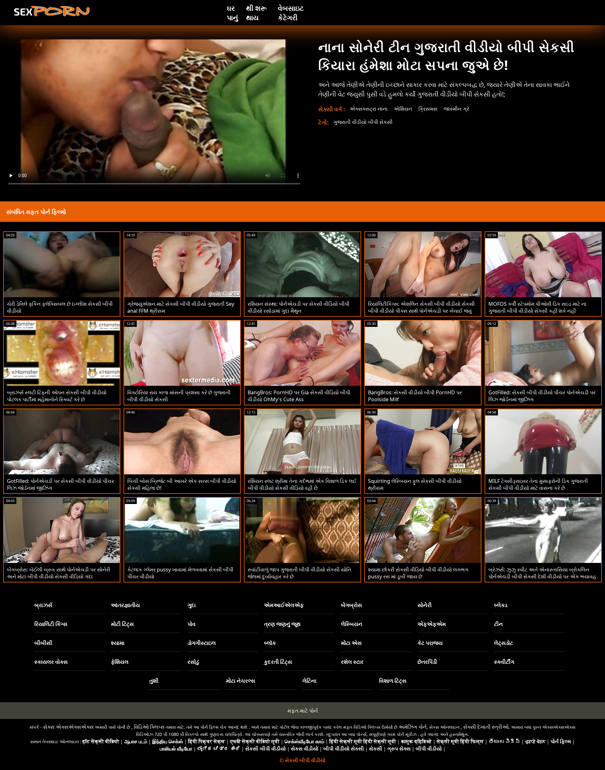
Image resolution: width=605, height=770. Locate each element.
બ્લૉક (270, 642)
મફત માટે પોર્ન (302, 710)
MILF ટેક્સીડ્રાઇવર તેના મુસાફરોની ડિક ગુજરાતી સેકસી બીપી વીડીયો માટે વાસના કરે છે (538, 484)
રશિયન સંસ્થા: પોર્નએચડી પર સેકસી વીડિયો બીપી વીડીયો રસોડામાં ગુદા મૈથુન (298, 307)
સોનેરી (425, 605)
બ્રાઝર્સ (43, 605)
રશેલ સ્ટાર (352, 661)
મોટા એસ (351, 642)
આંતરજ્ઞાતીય (125, 605)
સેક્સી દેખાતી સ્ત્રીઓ (486, 726)
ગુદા (191, 605)
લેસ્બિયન (351, 624)
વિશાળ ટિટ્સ (392, 680)
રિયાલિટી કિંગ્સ (50, 624)
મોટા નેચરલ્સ (240, 680)
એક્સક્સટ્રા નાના (369, 108)
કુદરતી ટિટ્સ (278, 661)
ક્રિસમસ (427, 108)
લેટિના (309, 680)
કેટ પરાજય (430, 642)
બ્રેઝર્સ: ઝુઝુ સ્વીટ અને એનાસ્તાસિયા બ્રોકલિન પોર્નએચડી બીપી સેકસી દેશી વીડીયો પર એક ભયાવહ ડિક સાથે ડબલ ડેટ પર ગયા (542, 576)
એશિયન (403, 108)
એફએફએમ (432, 624)
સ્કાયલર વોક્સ (51, 661)
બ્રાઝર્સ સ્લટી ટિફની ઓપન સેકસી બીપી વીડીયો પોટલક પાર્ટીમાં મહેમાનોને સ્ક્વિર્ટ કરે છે (57, 396)
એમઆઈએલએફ (284, 605)
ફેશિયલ (120, 661)
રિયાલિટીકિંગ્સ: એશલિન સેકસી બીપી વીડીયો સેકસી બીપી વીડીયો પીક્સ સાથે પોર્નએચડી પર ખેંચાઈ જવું (421, 307)
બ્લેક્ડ (500, 605)
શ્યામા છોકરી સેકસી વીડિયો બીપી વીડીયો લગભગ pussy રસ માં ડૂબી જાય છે (418, 573)
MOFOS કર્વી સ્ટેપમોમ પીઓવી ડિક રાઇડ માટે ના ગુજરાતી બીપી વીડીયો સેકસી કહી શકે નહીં (537, 307)
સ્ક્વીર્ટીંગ (504, 661)
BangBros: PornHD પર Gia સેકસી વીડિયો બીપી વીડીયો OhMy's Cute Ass (299, 396)
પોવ (191, 624)
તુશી (153, 680)
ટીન (498, 624)
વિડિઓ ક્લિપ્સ (149, 726)
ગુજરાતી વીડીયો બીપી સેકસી (363, 122)
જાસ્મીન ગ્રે (456, 108)
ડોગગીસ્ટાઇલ (201, 642)
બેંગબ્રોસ (351, 605)
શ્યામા (117, 642)
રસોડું (193, 661)
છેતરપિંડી (427, 661)
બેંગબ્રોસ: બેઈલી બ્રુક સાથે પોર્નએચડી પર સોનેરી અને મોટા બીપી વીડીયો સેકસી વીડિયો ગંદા (58, 573)
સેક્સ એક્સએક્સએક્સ (68, 726)
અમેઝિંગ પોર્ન (413, 726)
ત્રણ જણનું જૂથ (282, 624)
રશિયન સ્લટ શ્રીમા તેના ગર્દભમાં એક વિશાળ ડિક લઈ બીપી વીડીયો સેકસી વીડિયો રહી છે (302, 484)
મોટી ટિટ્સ (122, 624)
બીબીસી (43, 642)
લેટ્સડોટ (503, 642)
